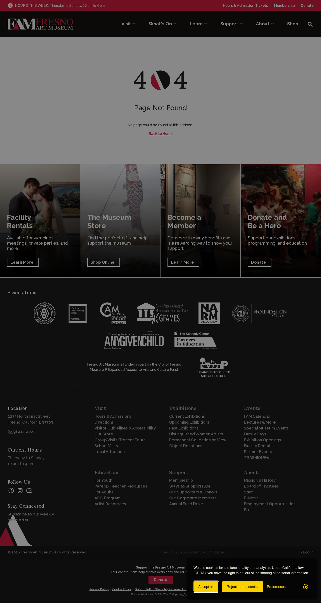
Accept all (206, 586)
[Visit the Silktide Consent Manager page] (305, 586)
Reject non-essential (243, 586)
